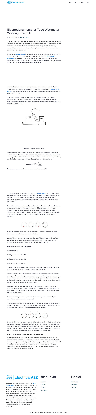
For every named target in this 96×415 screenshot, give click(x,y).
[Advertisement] (48, 16)
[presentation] (34, 164)
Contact (81, 2)
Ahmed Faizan (24, 37)
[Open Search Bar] (88, 2)
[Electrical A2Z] (16, 2)
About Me (72, 2)
